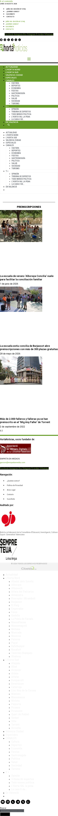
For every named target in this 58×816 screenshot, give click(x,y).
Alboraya (16, 585)
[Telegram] (12, 39)
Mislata (15, 700)
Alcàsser (16, 670)
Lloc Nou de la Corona (23, 690)
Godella (15, 615)
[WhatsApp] (19, 39)
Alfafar (15, 677)
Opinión (15, 109)
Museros (16, 636)
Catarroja (16, 687)
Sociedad (15, 101)
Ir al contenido (6, 1)
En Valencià (12, 122)
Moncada (16, 632)
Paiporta (16, 704)
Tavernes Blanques (21, 653)
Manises (16, 694)
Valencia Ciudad (14, 75)
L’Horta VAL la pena (22, 786)
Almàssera (17, 595)
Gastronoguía (18, 93)
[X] (16, 39)
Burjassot (16, 602)
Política (15, 96)
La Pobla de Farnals (22, 619)
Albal (14, 666)
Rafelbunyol (17, 646)
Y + (7, 106)
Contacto (10, 17)
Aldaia (14, 673)
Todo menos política (21, 114)
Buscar (9, 124)
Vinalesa (16, 656)
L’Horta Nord (13, 69)
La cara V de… (17, 119)
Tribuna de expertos (21, 111)
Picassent (16, 711)
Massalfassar (18, 622)
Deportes (15, 85)
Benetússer (17, 683)
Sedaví (15, 717)
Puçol (14, 642)
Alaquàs (15, 663)
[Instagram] (5, 39)
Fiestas (14, 91)
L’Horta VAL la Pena (20, 117)
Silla (13, 721)
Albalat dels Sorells (22, 581)
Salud (14, 98)
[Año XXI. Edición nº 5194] (16, 9)
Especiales (11, 77)
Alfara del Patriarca (22, 591)
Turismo (15, 103)
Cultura (15, 83)
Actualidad (12, 66)
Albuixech (16, 588)
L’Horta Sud (12, 72)
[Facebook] (1, 39)
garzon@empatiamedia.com (12, 462)
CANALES (11, 738)
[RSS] (8, 39)
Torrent (15, 724)
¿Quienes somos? (12, 11)
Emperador (17, 608)
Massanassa (18, 697)
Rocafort (16, 649)
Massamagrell (19, 625)
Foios (14, 612)
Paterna (15, 639)
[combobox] (12, 810)
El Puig (15, 605)
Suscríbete (10, 14)
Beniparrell (17, 680)
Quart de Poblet (20, 714)
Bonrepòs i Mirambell (23, 598)
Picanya (15, 707)
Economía (16, 88)
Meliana (15, 629)
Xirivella (16, 728)
